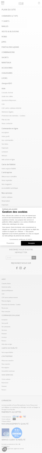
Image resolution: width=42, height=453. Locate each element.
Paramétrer (10, 243)
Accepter (31, 243)
